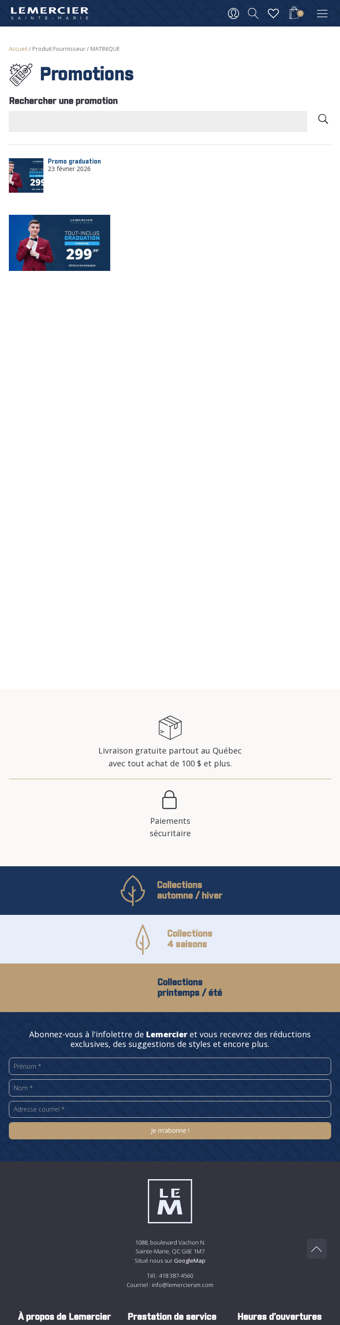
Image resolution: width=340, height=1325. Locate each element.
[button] (294, 14)
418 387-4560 (176, 1275)
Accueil (18, 49)
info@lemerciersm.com (182, 1285)
